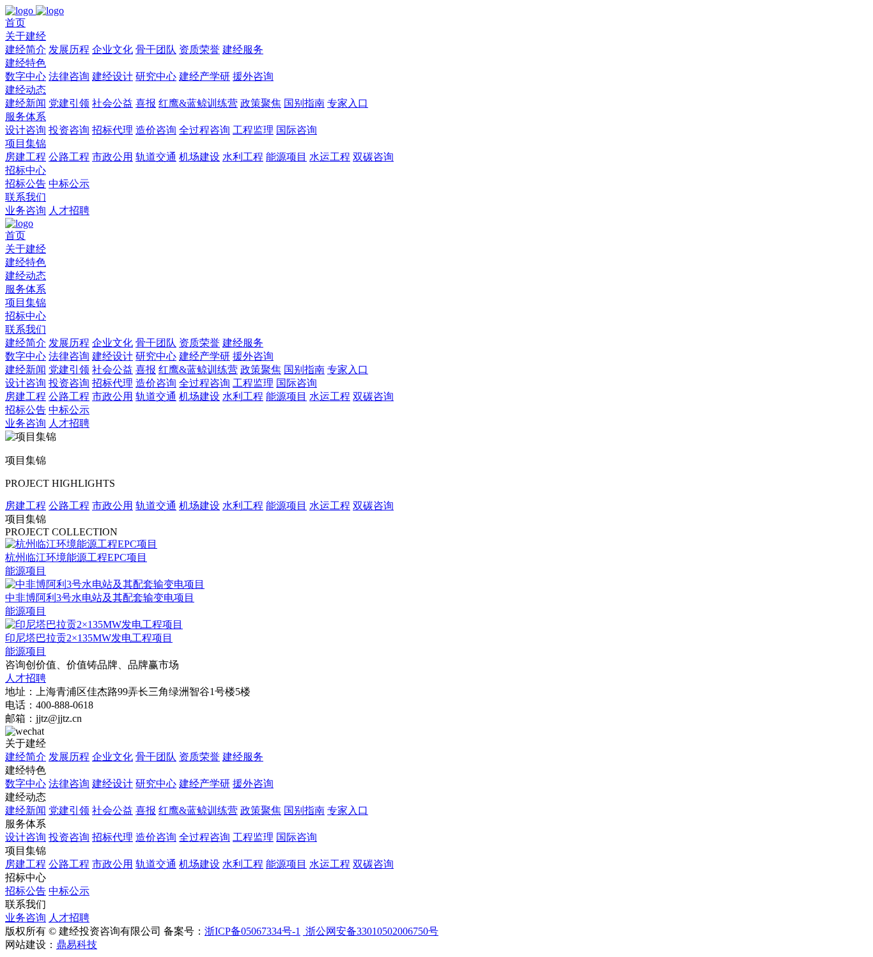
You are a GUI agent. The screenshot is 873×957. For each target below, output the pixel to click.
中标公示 (69, 183)
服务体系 (25, 289)
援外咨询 (253, 76)
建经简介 (25, 49)
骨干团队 (155, 49)
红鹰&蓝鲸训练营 (198, 103)
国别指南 (304, 103)
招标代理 (112, 130)
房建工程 (25, 156)
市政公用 (112, 156)
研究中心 (155, 76)
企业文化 (112, 49)
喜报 (145, 103)
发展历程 (69, 49)
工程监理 (253, 130)
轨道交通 (155, 156)
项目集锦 (25, 302)
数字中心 (25, 76)
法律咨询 (69, 76)
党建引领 (69, 103)
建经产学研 (204, 76)
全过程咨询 (204, 130)
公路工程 (69, 156)
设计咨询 (25, 130)
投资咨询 (69, 130)
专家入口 (347, 103)
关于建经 (25, 248)
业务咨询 (25, 210)
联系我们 (25, 329)
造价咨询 (155, 130)
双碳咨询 (373, 156)
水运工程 (329, 156)
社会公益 (112, 103)
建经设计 (112, 76)
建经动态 (25, 275)
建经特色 (25, 262)
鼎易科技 (76, 944)
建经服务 (242, 49)
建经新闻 (25, 103)
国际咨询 (296, 130)
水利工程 (242, 156)
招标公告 (25, 183)
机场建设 (199, 156)
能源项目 (286, 156)
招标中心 (25, 315)
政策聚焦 (260, 103)
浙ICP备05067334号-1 (252, 931)
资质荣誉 (199, 49)
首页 (15, 235)
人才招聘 (69, 210)
